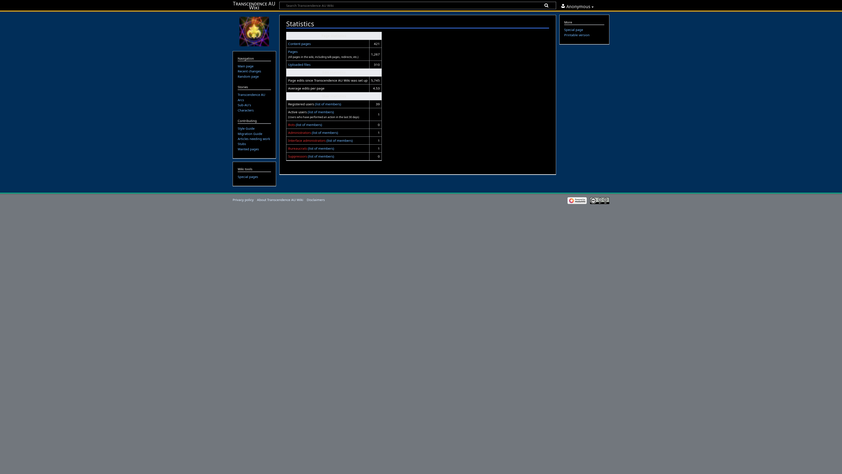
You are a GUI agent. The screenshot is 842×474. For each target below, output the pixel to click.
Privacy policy (243, 200)
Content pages (299, 43)
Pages (293, 51)
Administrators (299, 132)
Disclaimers (316, 200)
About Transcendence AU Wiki (280, 200)
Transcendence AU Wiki (254, 6)
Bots (291, 124)
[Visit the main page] (254, 31)
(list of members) (328, 104)
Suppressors (297, 156)
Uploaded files (299, 64)
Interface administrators (307, 140)
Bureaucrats (297, 148)
